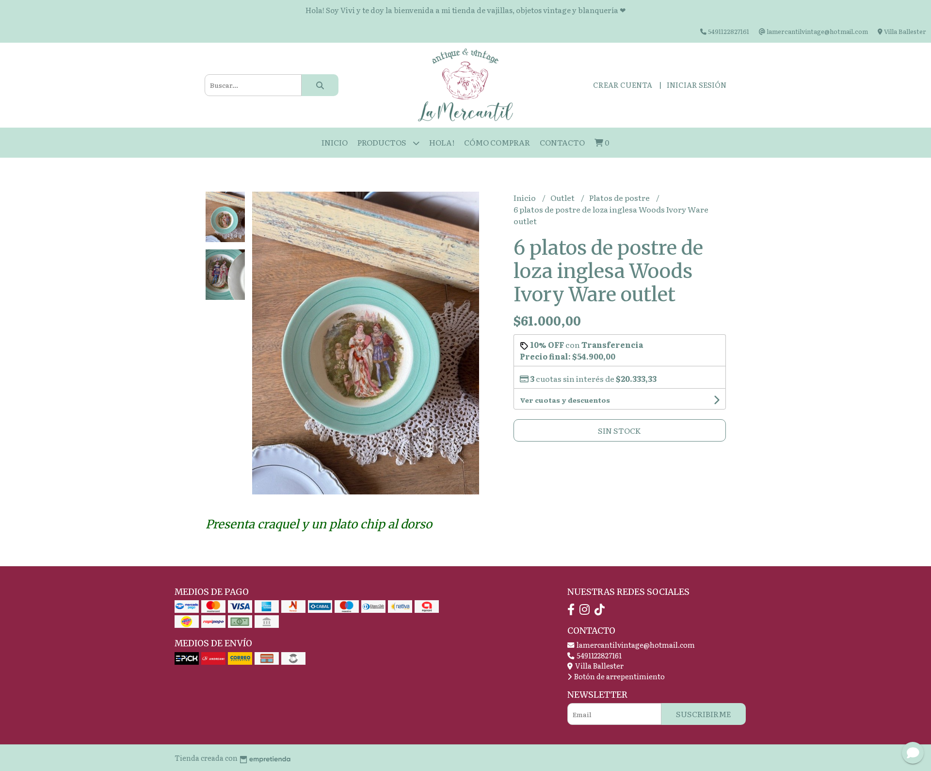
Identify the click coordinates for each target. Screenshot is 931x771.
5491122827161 (598, 655)
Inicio (334, 142)
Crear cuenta (622, 84)
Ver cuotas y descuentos (565, 400)
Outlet (563, 197)
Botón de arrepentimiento (619, 676)
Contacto (562, 142)
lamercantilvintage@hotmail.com (635, 645)
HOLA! (441, 142)
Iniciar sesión (696, 84)
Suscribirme (703, 714)
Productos (382, 142)
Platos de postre (620, 197)
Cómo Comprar (497, 142)
